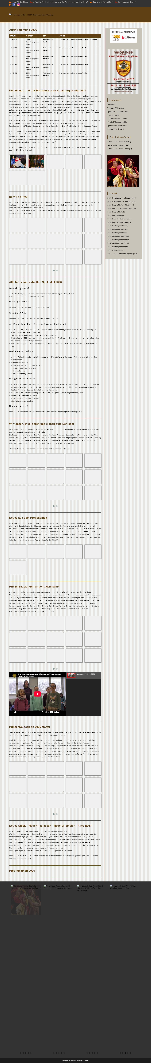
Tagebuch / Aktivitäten (115, 108)
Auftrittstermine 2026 (23, 29)
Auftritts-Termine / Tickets (117, 118)
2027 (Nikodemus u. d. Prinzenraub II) (121, 198)
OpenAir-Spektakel (20, 2)
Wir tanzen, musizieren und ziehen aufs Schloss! (41, 423)
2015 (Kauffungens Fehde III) (118, 240)
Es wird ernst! (18, 196)
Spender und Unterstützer (117, 125)
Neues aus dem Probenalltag (28, 517)
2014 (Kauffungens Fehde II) (118, 243)
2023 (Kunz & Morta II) (116, 212)
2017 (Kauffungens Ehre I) (117, 233)
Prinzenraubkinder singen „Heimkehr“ (34, 586)
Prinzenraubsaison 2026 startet (29, 726)
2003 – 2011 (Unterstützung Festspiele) (122, 254)
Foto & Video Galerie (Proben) (118, 145)
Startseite (111, 104)
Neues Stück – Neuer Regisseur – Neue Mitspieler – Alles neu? (50, 825)
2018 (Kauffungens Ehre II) (117, 229)
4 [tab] (28, 1053)
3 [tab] (25, 1053)
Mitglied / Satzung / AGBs (72, 412)
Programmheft (113, 115)
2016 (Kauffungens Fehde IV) (118, 236)
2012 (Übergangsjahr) (115, 250)
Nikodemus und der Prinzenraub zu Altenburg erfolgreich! (47, 90)
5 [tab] (31, 1053)
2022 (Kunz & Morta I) (115, 215)
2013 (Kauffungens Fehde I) (117, 247)
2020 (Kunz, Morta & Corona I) (119, 222)
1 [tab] (20, 1053)
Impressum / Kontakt (127, 2)
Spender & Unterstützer (102, 2)
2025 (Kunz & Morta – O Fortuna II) (120, 205)
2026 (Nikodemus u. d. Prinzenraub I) (121, 201)
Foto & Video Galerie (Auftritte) (119, 142)
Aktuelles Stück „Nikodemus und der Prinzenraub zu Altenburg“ (60, 2)
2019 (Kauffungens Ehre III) (117, 226)
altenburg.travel (33, 332)
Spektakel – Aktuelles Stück (117, 111)
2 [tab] (23, 1053)
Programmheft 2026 (22, 870)
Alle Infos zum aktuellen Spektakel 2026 (35, 282)
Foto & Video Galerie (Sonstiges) (119, 149)
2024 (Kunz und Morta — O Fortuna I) (121, 208)
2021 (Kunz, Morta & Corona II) (119, 219)
